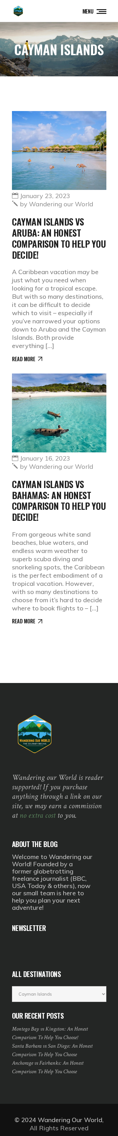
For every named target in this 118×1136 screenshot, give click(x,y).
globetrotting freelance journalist (42, 874)
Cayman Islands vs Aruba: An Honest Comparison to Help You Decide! (59, 238)
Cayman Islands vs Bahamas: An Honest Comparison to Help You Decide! (59, 500)
